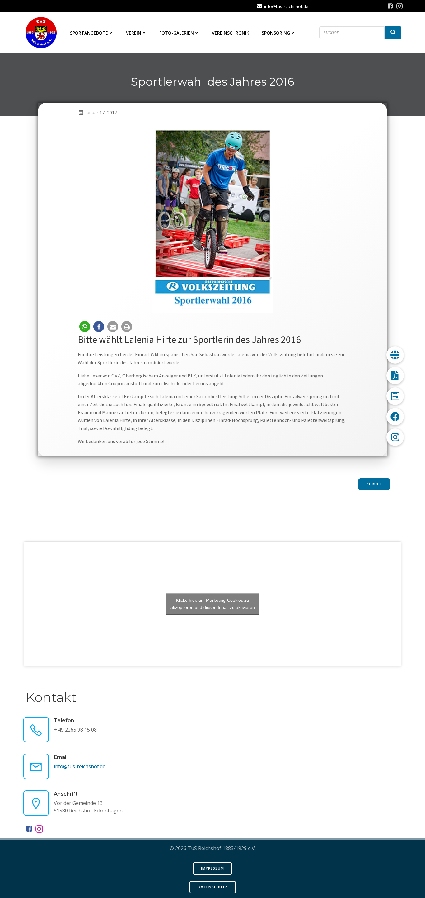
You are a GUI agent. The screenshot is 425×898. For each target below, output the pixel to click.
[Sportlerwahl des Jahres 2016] (212, 219)
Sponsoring (276, 33)
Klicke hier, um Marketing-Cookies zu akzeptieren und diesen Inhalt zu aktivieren (212, 604)
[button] (84, 326)
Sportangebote (89, 33)
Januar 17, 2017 (101, 112)
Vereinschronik (230, 33)
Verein (133, 33)
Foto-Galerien (176, 33)
